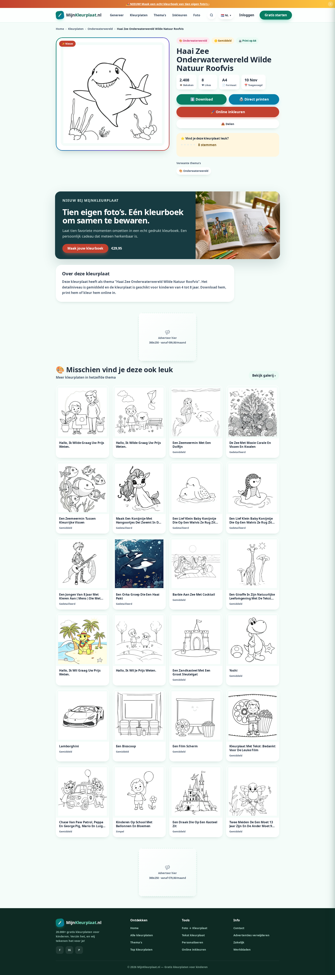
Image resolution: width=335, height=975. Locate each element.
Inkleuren (179, 15)
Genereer (117, 15)
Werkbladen (242, 949)
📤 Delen (227, 124)
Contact (238, 928)
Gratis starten (276, 15)
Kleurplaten (139, 15)
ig (69, 950)
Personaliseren (192, 942)
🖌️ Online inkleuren (228, 111)
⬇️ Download (201, 99)
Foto (196, 15)
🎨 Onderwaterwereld (193, 171)
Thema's (160, 15)
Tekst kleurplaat (193, 935)
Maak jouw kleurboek (85, 248)
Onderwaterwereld (100, 29)
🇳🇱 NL (226, 15)
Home (60, 29)
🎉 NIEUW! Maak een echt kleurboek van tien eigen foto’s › (167, 4)
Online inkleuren (194, 949)
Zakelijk (238, 942)
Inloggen (246, 15)
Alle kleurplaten (141, 935)
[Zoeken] (211, 15)
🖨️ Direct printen (254, 99)
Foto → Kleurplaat (194, 928)
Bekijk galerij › (264, 375)
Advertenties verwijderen (251, 935)
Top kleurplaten (141, 949)
